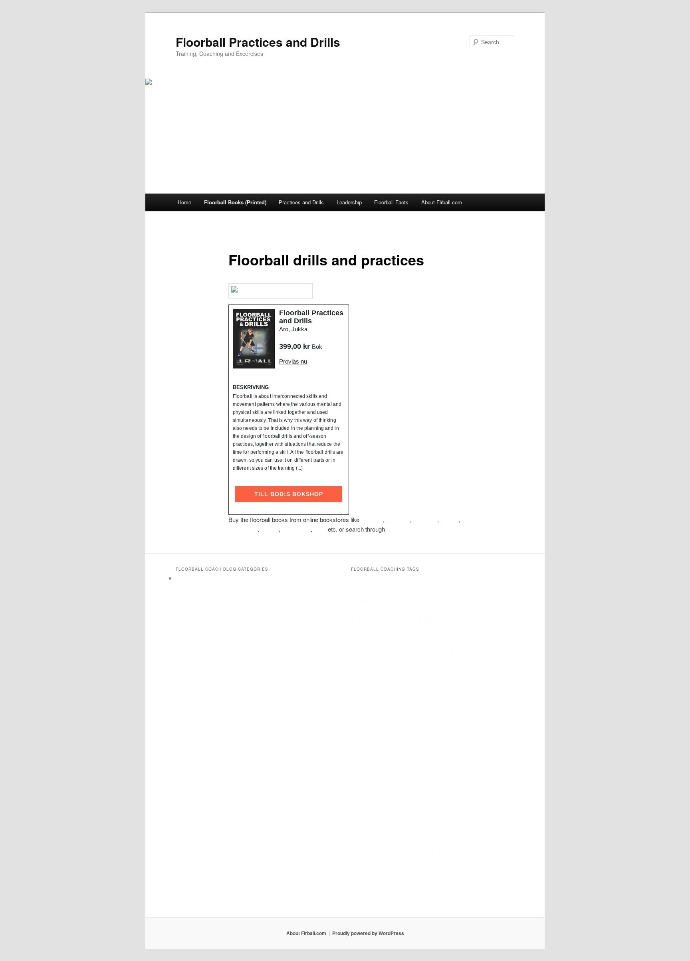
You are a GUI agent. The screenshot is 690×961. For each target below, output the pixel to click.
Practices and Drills (301, 202)
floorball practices (436, 813)
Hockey (492, 853)
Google (397, 529)
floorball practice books (407, 800)
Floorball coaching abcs (400, 666)
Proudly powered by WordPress (368, 933)
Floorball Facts (391, 202)
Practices (443, 865)
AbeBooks (243, 529)
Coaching (382, 585)
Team (491, 865)
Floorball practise (478, 813)
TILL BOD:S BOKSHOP (288, 494)
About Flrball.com (441, 202)
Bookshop (296, 529)
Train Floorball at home (405, 879)
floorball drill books (397, 733)
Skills (476, 866)
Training (471, 881)
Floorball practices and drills (211, 578)
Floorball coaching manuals (407, 679)
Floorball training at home (412, 835)
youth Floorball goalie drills (449, 892)
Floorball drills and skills (461, 753)
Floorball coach (394, 617)
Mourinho (364, 865)
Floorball (438, 583)
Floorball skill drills (376, 823)
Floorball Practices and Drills (258, 41)
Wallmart (424, 519)
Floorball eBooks (440, 767)
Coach (360, 585)
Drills (404, 584)
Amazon (397, 519)
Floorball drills (390, 750)
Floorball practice (467, 785)
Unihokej (360, 893)
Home (184, 202)
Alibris (449, 519)
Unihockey (492, 881)
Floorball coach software (398, 706)
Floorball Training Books (409, 851)
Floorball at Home (393, 600)
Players (388, 865)
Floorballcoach (466, 619)
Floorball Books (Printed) (235, 202)
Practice (413, 865)
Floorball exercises (396, 784)
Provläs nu (293, 361)
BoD (320, 529)
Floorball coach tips (389, 718)
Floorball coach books (393, 633)
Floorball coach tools (468, 718)
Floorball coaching (402, 649)
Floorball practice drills (383, 812)
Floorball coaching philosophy (413, 692)
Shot (464, 866)
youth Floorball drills (394, 892)
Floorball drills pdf (375, 769)
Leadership (349, 202)
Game (476, 852)
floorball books (472, 600)
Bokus (270, 529)
